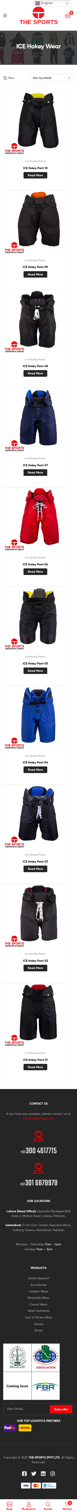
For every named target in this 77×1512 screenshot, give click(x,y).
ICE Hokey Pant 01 (35, 1060)
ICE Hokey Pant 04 (35, 762)
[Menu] (8, 15)
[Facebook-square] (24, 1473)
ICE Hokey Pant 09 (35, 267)
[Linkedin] (43, 1473)
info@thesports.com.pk (38, 1118)
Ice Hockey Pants (35, 161)
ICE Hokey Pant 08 (35, 366)
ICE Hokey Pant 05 (35, 663)
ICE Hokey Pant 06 (35, 564)
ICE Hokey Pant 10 (35, 168)
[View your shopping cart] (68, 15)
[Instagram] (52, 1473)
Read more (35, 175)
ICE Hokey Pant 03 (35, 861)
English (46, 3)
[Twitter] (33, 1473)
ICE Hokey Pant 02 (35, 961)
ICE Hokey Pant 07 (35, 465)
